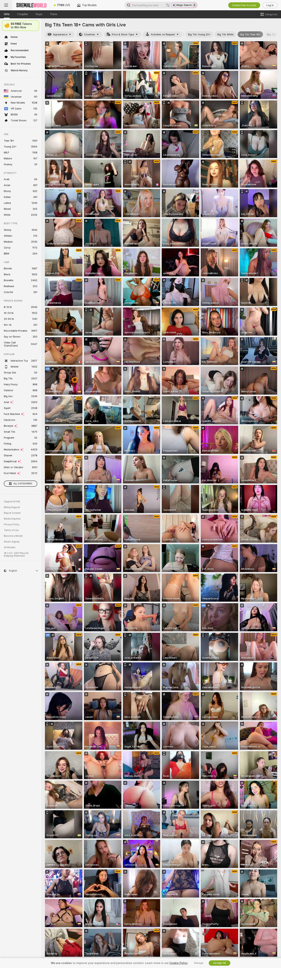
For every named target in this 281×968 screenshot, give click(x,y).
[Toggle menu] (6, 5)
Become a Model (13, 536)
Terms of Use (11, 530)
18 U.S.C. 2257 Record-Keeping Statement (16, 554)
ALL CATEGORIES (22, 483)
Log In (270, 5)
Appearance (60, 34)
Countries (89, 34)
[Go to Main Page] (31, 5)
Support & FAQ (12, 501)
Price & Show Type (123, 34)
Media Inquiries (12, 518)
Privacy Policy (11, 524)
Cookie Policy (178, 963)
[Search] (168, 5)
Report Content (12, 513)
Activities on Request (163, 34)
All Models (9, 547)
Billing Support (12, 507)
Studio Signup (11, 541)
